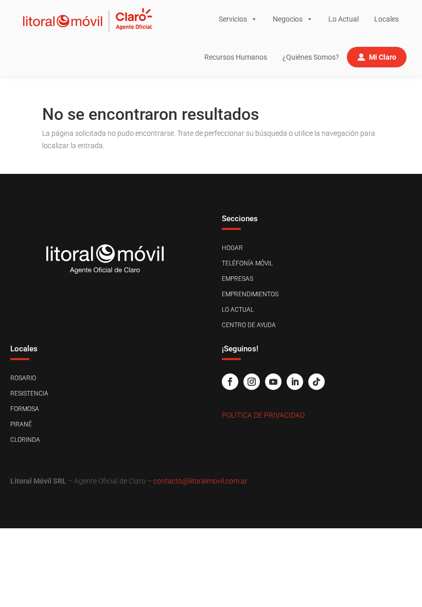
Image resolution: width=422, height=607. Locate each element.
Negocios (288, 19)
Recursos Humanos (235, 57)
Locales (386, 19)
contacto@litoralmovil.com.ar (200, 481)
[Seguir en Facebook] (230, 381)
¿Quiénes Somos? (311, 57)
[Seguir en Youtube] (273, 381)
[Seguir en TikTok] (316, 381)
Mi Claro (382, 57)
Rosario (23, 378)
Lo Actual (343, 19)
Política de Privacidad (263, 415)
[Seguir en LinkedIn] (295, 381)
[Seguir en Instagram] (251, 381)
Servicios (233, 19)
